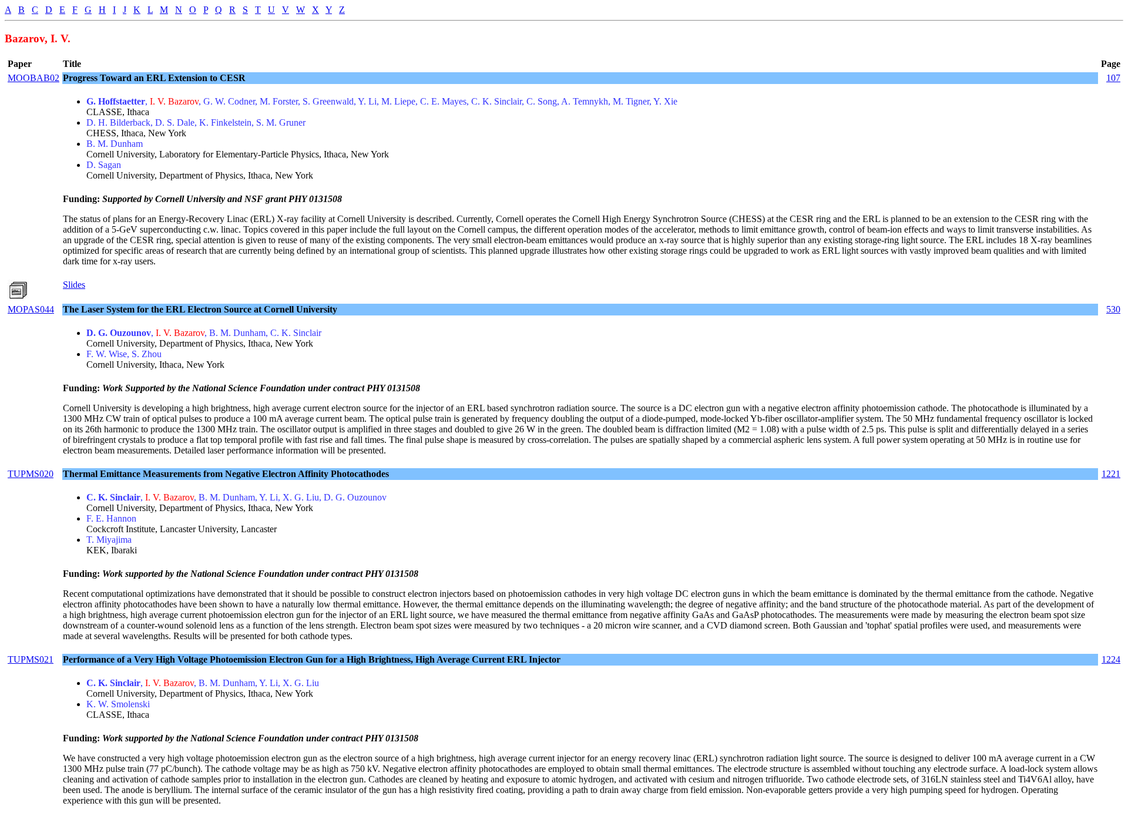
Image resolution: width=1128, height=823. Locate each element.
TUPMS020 (30, 474)
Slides (74, 285)
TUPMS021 (30, 659)
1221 (1111, 474)
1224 (1111, 659)
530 (1113, 309)
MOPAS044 (31, 309)
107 (1113, 78)
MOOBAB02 (33, 78)
